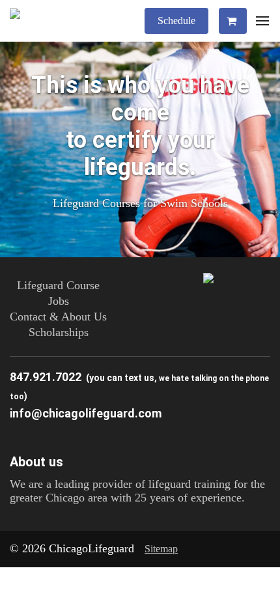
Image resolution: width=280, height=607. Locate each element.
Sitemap (161, 548)
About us (36, 462)
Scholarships (59, 332)
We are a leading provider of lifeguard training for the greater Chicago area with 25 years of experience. (137, 490)
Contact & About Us (58, 316)
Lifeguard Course (58, 285)
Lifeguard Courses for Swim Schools (140, 203)
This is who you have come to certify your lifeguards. (140, 126)
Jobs (58, 300)
